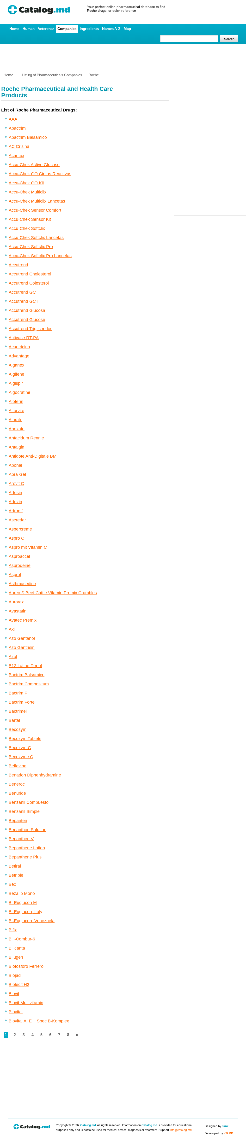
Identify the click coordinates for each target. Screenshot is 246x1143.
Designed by (216, 1126)
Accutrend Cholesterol (30, 274)
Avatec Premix (23, 620)
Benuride (17, 793)
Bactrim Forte (22, 702)
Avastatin (17, 611)
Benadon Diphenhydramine (35, 775)
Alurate (15, 419)
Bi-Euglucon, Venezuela (32, 920)
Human (29, 29)
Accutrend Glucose (27, 319)
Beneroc (17, 784)
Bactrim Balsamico (26, 674)
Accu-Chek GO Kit (26, 183)
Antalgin (16, 447)
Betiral (15, 866)
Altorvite (16, 410)
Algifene (16, 374)
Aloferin (16, 401)
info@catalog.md (181, 1130)
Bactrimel (18, 711)
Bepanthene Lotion (27, 848)
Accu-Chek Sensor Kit (30, 219)
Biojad (15, 975)
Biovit (14, 993)
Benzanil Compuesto (29, 802)
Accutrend (18, 264)
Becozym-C (20, 747)
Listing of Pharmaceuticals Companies (52, 75)
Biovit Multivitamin (26, 1002)
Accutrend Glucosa (27, 310)
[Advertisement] (122, 56)
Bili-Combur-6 (22, 939)
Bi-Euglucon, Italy (25, 911)
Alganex (16, 365)
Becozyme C (21, 756)
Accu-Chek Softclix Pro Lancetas (40, 255)
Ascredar (17, 520)
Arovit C (16, 483)
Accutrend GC (22, 292)
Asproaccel (19, 556)
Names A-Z (111, 29)
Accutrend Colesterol (29, 283)
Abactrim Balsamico (28, 137)
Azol (13, 656)
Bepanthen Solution (27, 829)
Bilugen (16, 957)
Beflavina (17, 766)
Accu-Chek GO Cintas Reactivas (40, 173)
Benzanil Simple (24, 811)
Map (127, 29)
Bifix (13, 929)
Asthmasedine (22, 583)
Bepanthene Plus (25, 857)
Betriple (16, 875)
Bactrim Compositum (29, 684)
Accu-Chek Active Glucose (34, 164)
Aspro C (16, 538)
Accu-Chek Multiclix (27, 192)
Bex (12, 884)
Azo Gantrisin (22, 647)
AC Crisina (19, 146)
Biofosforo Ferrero (26, 966)
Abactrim (17, 128)
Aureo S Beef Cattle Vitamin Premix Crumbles (53, 592)
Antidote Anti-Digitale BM (32, 456)
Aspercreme (20, 529)
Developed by (219, 1133)
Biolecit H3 (19, 984)
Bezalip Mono (22, 893)
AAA (13, 119)
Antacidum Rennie (26, 438)
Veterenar (46, 29)
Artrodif (16, 510)
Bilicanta (17, 948)
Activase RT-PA (24, 337)
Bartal (14, 720)
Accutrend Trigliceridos (30, 328)
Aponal (15, 465)
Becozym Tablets (25, 738)
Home (14, 29)
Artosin (15, 492)
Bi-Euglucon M (23, 902)
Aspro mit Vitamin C (28, 547)
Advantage (19, 356)
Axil (12, 629)
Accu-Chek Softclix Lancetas (36, 237)
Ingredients (89, 29)
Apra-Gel (17, 474)
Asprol (15, 574)
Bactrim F (18, 693)
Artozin (15, 501)
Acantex (16, 155)
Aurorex (16, 602)
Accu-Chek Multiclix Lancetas (37, 201)
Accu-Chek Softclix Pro (31, 246)
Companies (66, 29)
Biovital (16, 1011)
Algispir (16, 383)
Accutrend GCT (23, 301)
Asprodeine (20, 565)
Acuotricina (19, 346)
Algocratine (19, 392)
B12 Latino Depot (25, 665)
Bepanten (18, 820)
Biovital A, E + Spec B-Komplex (39, 1021)
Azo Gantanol (22, 638)
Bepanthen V (21, 838)
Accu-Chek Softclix (27, 228)
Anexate (17, 428)
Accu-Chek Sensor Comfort (35, 210)
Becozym (17, 729)
